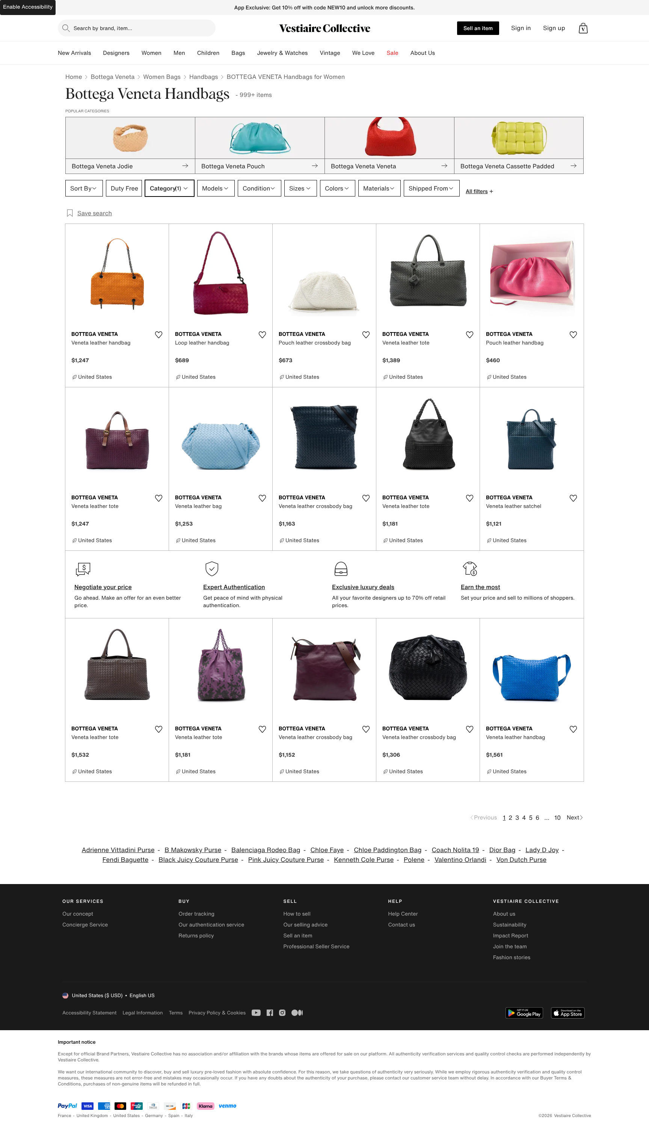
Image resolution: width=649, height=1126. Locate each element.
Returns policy (196, 936)
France (64, 1115)
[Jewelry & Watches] (314, 53)
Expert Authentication (234, 586)
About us (504, 914)
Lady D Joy (542, 850)
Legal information (142, 1012)
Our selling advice (305, 925)
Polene (414, 860)
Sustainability (510, 925)
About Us (423, 53)
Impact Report (510, 936)
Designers (116, 53)
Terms (176, 1012)
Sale (392, 53)
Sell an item (478, 28)
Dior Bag (502, 850)
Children (208, 53)
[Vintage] (346, 53)
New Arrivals (74, 53)
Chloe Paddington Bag (387, 850)
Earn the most (480, 586)
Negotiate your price (103, 586)
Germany (154, 1115)
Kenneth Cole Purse (364, 860)
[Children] (225, 53)
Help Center (403, 914)
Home (73, 76)
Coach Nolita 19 (455, 850)
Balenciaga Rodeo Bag (265, 850)
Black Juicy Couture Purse (198, 860)
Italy (189, 1115)
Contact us (401, 925)
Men (179, 53)
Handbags (203, 76)
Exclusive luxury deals (363, 586)
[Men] (191, 53)
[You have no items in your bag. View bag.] (583, 28)
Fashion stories (511, 957)
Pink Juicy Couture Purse (286, 860)
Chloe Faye (327, 850)
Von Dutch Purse (521, 860)
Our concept (77, 914)
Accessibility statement (89, 1012)
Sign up (554, 28)
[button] (583, 28)
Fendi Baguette (126, 860)
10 (557, 817)
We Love (363, 53)
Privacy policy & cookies (217, 1012)
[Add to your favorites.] (158, 334)
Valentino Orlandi (460, 860)
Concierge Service (85, 925)
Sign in (521, 28)
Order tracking (196, 914)
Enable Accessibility (28, 7)
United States (126, 1115)
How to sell (296, 914)
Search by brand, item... (103, 28)
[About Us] (441, 53)
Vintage (330, 53)
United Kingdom (92, 1115)
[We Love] (381, 53)
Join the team (510, 947)
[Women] (168, 53)
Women (151, 53)
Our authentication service (211, 925)
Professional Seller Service (316, 947)
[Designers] (136, 53)
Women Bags (162, 76)
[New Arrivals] (97, 53)
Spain (174, 1115)
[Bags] (251, 53)
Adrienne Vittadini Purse (118, 850)
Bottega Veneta (112, 76)
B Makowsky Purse (193, 850)
